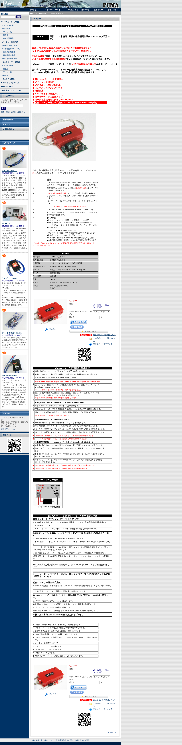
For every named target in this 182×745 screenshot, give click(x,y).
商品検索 (4, 14)
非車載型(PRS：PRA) (11, 49)
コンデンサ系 (8, 25)
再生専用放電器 (9, 52)
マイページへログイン (53, 10)
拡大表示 (52, 329)
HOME (32, 14)
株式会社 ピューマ (16, 3)
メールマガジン (9, 96)
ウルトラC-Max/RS (9, 278)
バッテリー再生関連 (10, 42)
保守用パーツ (7, 87)
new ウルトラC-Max (10, 375)
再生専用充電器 (9, 55)
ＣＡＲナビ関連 (8, 79)
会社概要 (85, 740)
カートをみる (34, 10)
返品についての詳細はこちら (104, 335)
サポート (6, 124)
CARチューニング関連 (10, 22)
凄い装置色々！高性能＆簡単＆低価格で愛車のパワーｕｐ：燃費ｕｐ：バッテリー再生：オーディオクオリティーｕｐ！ (48, 6)
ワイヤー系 (7, 32)
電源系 (5, 69)
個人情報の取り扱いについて (43, 740)
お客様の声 (98, 10)
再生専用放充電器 (10, 58)
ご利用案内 (71, 10)
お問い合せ (85, 10)
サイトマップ (113, 10)
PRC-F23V (6, 223)
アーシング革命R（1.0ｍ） (12, 333)
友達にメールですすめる (102, 344)
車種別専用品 (8, 38)
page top (113, 732)
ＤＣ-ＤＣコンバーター (11, 83)
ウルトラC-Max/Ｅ (9, 171)
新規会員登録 (8, 120)
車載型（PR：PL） (10, 45)
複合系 (5, 35)
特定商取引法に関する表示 (68, 740)
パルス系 (6, 29)
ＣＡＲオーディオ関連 (11, 62)
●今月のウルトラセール (11, 90)
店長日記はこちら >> (9, 429)
